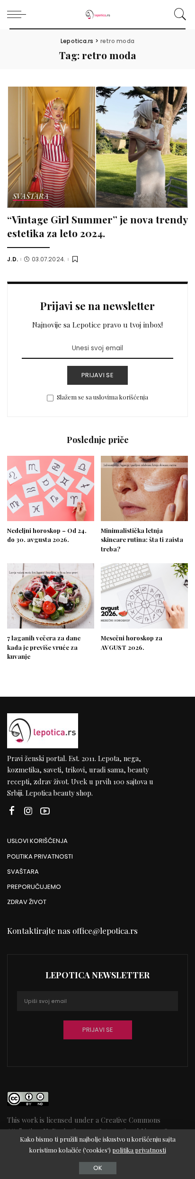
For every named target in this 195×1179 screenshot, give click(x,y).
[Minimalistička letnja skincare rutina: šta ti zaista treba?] (144, 488)
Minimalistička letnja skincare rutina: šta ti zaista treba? (142, 539)
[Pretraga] (178, 14)
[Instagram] (28, 811)
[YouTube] (45, 811)
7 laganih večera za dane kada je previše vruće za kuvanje (43, 647)
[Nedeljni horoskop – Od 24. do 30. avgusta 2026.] (50, 488)
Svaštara (31, 197)
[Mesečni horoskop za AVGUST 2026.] (144, 596)
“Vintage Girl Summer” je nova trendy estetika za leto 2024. (97, 226)
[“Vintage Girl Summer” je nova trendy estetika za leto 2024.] (97, 147)
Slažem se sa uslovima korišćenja (102, 397)
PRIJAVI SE (97, 375)
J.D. (12, 259)
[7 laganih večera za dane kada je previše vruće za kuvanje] (50, 596)
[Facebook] (12, 811)
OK (97, 1167)
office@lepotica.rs (105, 930)
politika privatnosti (139, 1150)
